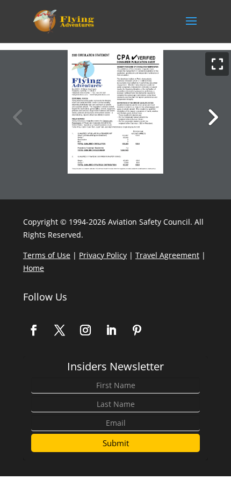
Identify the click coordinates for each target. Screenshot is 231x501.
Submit (116, 443)
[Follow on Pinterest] (137, 330)
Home (33, 268)
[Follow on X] (59, 330)
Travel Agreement (167, 255)
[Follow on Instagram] (85, 330)
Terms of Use (46, 255)
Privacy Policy (103, 255)
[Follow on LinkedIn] (111, 330)
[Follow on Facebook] (34, 330)
